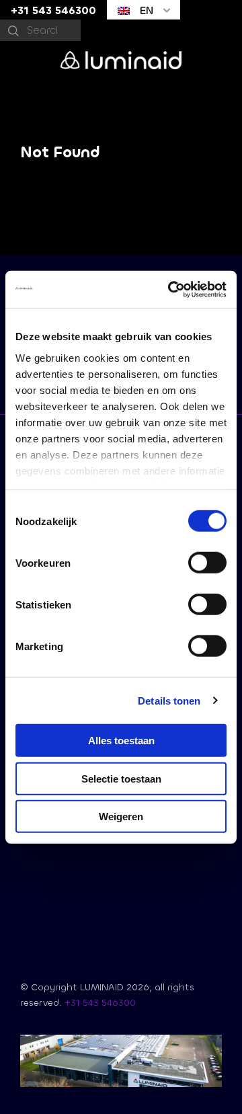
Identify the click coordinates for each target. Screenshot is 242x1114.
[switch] (207, 562)
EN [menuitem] (144, 10)
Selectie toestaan (121, 778)
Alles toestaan (121, 740)
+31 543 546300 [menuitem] (53, 10)
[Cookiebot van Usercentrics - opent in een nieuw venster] (171, 289)
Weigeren (121, 816)
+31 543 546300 (100, 1002)
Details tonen (169, 700)
